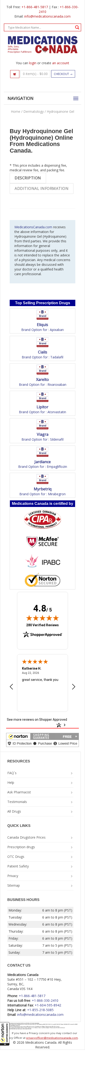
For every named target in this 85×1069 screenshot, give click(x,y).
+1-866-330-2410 (45, 1000)
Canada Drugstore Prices (26, 837)
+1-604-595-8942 (48, 1005)
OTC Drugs (15, 856)
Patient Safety (18, 866)
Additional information (41, 188)
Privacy (12, 876)
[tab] (28, 178)
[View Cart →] (14, 74)
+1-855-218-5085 (40, 1010)
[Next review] (73, 687)
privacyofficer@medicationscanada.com (52, 1037)
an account (60, 63)
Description (28, 177)
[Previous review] (11, 687)
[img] (42, 618)
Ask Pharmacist (19, 792)
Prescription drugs (21, 847)
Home (15, 111)
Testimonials (17, 801)
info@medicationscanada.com (47, 16)
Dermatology (33, 111)
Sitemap (13, 885)
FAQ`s (12, 773)
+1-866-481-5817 (34, 7)
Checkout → (63, 74)
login (32, 63)
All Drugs (14, 811)
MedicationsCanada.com (33, 227)
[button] (4, 1034)
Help (10, 782)
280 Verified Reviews (42, 625)
